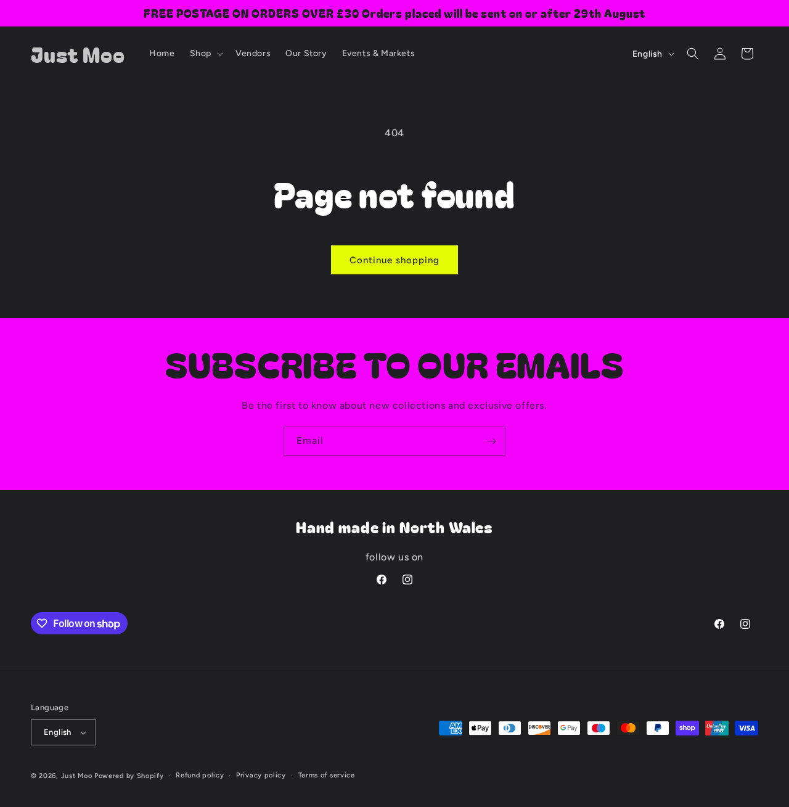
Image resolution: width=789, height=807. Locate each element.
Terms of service (326, 775)
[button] (205, 54)
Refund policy (200, 775)
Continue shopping (394, 260)
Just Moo (76, 776)
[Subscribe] (491, 441)
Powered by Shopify (129, 776)
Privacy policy (261, 775)
